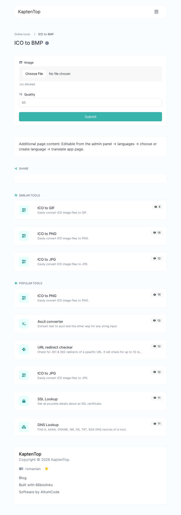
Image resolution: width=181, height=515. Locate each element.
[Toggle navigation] (156, 11)
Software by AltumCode (39, 492)
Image (28, 62)
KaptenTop (29, 11)
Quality (29, 94)
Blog (22, 478)
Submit (90, 116)
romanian (32, 469)
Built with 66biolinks (36, 485)
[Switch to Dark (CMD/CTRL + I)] (46, 469)
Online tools (22, 34)
